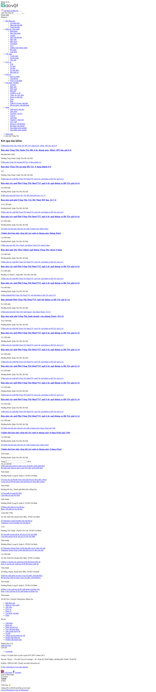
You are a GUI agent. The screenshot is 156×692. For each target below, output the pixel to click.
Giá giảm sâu (15, 23)
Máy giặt (13, 87)
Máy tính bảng (15, 33)
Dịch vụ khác (15, 76)
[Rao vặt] (9, 7)
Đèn (11, 101)
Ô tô (11, 64)
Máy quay (13, 42)
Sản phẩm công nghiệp (18, 128)
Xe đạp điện (14, 70)
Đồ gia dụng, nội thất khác (19, 105)
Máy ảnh (13, 39)
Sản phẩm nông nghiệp (18, 130)
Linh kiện (13, 52)
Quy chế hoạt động (12, 629)
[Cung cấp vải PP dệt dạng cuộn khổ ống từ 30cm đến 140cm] (24, 480)
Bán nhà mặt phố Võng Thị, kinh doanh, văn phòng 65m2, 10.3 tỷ (32, 316)
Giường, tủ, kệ (15, 93)
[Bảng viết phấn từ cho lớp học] (13, 507)
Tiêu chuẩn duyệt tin (12, 631)
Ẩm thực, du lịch (16, 114)
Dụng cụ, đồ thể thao (17, 124)
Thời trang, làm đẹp (17, 109)
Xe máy (13, 66)
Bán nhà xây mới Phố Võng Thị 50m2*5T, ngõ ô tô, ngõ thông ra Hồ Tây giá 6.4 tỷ (40, 183)
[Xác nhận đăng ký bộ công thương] (14, 667)
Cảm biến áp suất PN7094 (10, 495)
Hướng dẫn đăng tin (12, 638)
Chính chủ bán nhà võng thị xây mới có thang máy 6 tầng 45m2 (31, 449)
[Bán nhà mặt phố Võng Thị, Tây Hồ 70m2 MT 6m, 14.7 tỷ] (23, 195)
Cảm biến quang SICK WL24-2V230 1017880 (18, 536)
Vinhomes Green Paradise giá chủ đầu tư (15, 523)
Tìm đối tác (14, 79)
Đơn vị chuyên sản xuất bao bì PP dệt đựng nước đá (19, 564)
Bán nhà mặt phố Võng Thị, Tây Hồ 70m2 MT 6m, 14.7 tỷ (28, 200)
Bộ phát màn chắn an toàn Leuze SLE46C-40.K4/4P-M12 (22, 468)
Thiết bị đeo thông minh (18, 48)
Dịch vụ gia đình (16, 81)
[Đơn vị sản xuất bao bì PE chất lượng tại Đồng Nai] (20, 589)
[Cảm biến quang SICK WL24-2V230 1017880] (19, 534)
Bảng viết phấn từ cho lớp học (12, 509)
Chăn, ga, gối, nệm (17, 95)
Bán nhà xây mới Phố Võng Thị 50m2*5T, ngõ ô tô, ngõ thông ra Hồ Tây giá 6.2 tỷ (40, 333)
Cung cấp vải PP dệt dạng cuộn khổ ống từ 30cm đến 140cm (23, 482)
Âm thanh (13, 44)
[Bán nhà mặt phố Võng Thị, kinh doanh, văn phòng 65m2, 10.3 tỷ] (26, 312)
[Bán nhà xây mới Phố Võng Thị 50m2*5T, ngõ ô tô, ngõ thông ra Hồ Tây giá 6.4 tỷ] (32, 179)
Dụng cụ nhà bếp (16, 97)
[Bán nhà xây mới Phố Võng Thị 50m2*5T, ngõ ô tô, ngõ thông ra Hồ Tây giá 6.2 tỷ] (32, 328)
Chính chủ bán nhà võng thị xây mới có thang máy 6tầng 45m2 (31, 233)
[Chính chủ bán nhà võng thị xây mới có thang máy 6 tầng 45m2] (25, 445)
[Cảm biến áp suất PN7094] (11, 493)
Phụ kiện (13, 50)
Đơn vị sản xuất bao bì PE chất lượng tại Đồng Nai (19, 591)
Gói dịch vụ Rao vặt (11, 11)
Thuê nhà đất (15, 27)
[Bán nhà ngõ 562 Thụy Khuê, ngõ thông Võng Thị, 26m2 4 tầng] (25, 245)
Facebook (9, 651)
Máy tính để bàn (16, 37)
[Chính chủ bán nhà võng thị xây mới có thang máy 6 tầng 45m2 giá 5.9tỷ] (28, 428)
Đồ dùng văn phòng (17, 126)
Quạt (12, 99)
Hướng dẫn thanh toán (13, 640)
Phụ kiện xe (14, 72)
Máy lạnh (13, 89)
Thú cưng (13, 111)
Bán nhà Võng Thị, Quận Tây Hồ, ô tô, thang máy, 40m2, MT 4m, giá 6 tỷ (36, 150)
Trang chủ (9, 134)
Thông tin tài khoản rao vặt (15, 635)
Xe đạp (12, 68)
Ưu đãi (7, 633)
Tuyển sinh (14, 56)
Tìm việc (13, 60)
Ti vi (11, 46)
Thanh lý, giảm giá (17, 120)
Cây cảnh (13, 122)
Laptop (12, 35)
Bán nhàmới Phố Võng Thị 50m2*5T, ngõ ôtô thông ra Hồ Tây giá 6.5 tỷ (35, 299)
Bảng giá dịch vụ (11, 627)
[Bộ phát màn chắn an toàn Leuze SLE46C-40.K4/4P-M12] (23, 466)
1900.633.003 (6, 646)
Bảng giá (8, 625)
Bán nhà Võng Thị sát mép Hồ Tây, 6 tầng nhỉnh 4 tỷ (26, 166)
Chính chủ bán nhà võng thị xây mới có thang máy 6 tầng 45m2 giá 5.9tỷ (35, 432)
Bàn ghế (13, 91)
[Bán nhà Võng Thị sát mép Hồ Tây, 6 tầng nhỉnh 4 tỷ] (21, 162)
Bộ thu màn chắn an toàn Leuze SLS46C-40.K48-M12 (21, 578)
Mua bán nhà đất (16, 25)
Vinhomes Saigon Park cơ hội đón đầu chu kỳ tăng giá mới (22, 550)
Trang (3, 462)
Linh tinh (13, 118)
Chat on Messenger (21, 690)
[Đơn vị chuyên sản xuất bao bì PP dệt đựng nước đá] (20, 562)
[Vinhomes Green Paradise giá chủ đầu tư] (16, 521)
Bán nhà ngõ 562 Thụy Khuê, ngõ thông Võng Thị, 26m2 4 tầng (31, 250)
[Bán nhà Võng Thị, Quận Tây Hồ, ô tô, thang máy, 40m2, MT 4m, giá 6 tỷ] (29, 146)
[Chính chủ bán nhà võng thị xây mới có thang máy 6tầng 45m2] (24, 229)
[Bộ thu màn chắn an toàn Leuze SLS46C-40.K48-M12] (21, 576)
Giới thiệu (9, 623)
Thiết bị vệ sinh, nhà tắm (19, 103)
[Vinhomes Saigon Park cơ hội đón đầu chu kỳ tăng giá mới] (23, 548)
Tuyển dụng (14, 58)
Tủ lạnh (13, 85)
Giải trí (12, 116)
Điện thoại (14, 31)
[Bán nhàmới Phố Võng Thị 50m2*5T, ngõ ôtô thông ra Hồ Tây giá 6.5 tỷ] (28, 295)
